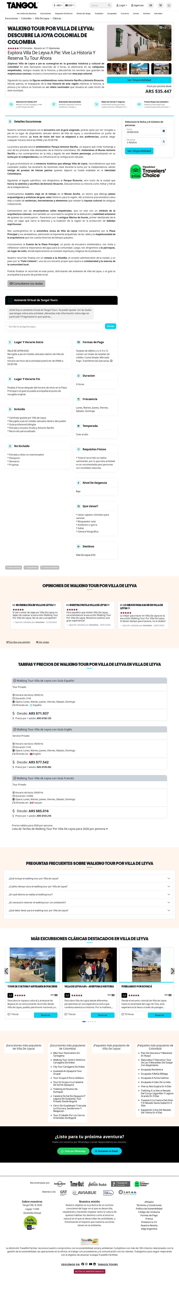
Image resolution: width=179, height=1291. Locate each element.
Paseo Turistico (14, 567)
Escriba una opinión (19, 642)
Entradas (158, 13)
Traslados (99, 13)
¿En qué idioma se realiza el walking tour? (31, 894)
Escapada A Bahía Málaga (154, 1073)
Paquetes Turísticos (63, 13)
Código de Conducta (149, 1211)
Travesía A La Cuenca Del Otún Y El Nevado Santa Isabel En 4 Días (157, 1103)
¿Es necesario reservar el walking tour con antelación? (37, 902)
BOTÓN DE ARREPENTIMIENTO (89, 1271)
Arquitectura (31, 567)
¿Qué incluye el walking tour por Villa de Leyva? (33, 878)
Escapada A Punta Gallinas (155, 1077)
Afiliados (149, 1201)
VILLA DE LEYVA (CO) (18, 350)
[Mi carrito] (160, 5)
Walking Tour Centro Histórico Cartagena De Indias (69, 1061)
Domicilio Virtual (32, 1212)
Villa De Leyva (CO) (85, 554)
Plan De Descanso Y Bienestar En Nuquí (156, 1054)
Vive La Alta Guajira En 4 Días (156, 1086)
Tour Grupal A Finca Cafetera (68, 1077)
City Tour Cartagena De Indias (69, 1066)
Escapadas (112, 13)
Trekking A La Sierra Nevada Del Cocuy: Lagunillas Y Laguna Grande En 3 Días (157, 1093)
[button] (101, 5)
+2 (164, 27)
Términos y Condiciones (149, 1205)
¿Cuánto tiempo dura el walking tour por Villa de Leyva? (38, 886)
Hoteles (146, 13)
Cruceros (125, 13)
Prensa (149, 1218)
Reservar (45, 1015)
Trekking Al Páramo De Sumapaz (65, 1090)
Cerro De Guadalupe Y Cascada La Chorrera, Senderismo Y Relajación (69, 1108)
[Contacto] (150, 5)
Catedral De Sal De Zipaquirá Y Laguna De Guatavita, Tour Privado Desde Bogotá (69, 1098)
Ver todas (43, 642)
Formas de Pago (149, 1215)
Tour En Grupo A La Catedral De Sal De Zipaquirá (68, 1083)
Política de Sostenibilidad (149, 1208)
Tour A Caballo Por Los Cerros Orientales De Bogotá (69, 1116)
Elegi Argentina (149, 1228)
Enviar (110, 326)
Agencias (139, 5)
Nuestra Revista (149, 1225)
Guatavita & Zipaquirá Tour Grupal (67, 1072)
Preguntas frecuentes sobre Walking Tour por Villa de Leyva (89, 863)
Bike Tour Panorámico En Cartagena (66, 1054)
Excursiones (45, 13)
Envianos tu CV (149, 1222)
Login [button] (122, 5)
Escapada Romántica (152, 1069)
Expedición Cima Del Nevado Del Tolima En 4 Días (156, 1111)
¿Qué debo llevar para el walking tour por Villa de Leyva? (38, 910)
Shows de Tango (84, 13)
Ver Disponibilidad (139, 80)
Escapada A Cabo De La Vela (155, 1082)
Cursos (136, 13)
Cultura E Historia (50, 567)
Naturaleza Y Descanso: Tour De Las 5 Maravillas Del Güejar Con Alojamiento (157, 1062)
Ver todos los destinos (26, 13)
